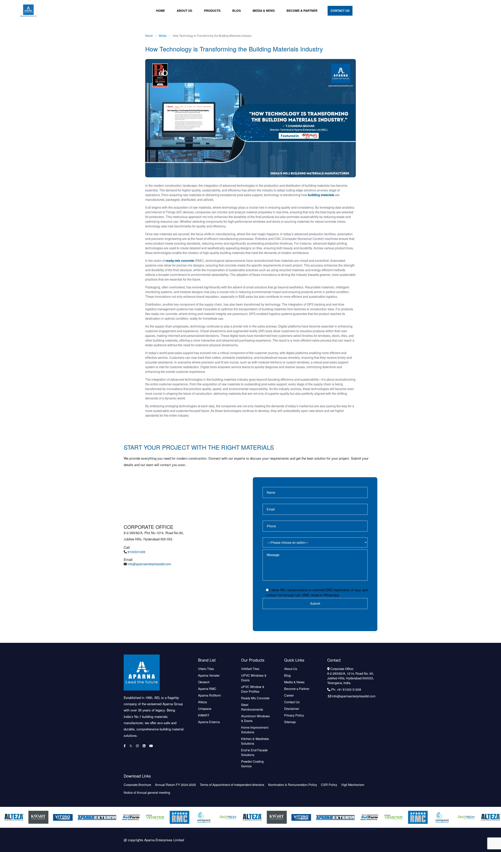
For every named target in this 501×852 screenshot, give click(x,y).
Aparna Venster (209, 675)
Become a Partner (302, 10)
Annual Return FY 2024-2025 (175, 784)
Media (163, 36)
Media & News (264, 10)
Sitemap (290, 722)
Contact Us (340, 10)
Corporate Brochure (137, 784)
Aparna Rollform (209, 695)
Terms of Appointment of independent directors (232, 784)
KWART (203, 715)
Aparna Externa (209, 722)
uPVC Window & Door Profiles (252, 689)
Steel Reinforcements (252, 707)
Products (212, 10)
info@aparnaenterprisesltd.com (149, 564)
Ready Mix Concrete (255, 698)
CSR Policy (329, 784)
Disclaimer (291, 708)
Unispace (204, 708)
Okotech (204, 682)
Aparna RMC (207, 688)
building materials (321, 195)
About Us (184, 10)
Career (289, 695)
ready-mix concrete (180, 260)
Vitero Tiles (206, 668)
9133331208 (136, 552)
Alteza (202, 702)
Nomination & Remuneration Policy (292, 784)
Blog (236, 10)
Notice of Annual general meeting (147, 792)
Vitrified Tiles (250, 668)
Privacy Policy (294, 715)
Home (160, 10)
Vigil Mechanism (352, 784)
